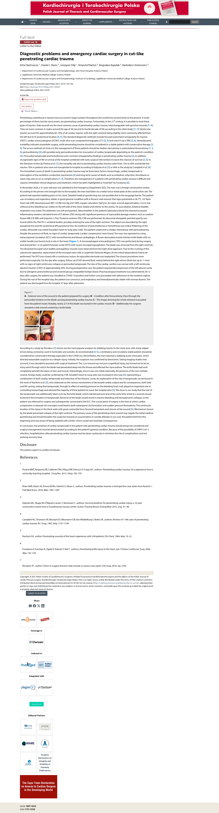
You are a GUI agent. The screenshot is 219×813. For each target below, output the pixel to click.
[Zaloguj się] (166, 22)
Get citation (27, 106)
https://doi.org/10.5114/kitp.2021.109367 (42, 87)
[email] (30, 606)
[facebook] (34, 606)
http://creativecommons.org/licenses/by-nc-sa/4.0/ (116, 583)
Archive (46, 22)
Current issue (33, 22)
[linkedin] (42, 606)
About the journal (87, 22)
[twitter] (38, 606)
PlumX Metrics (31, 111)
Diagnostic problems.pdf (35, 99)
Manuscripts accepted (64, 22)
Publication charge (153, 22)
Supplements (105, 22)
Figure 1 (74, 241)
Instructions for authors (127, 22)
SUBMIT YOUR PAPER (37, 593)
